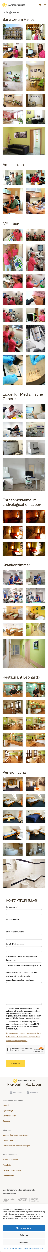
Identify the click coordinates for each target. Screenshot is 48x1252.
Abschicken (16, 1063)
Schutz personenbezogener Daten (30, 1248)
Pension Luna (8, 1176)
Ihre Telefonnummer (15, 931)
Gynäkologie (8, 1110)
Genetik (6, 1105)
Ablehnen (24, 1235)
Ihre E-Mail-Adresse (15, 944)
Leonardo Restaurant (12, 1170)
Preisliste (7, 1165)
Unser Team (8, 1140)
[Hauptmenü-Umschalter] (45, 5)
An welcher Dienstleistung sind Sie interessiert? (21, 958)
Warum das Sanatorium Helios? (16, 1135)
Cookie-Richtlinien (10, 1248)
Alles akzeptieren (24, 1228)
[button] (40, 5)
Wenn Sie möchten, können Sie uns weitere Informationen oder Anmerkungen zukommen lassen (21, 976)
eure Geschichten (10, 1160)
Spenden (6, 1121)
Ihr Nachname (13, 919)
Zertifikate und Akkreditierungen (16, 1146)
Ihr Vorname (12, 907)
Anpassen (24, 1242)
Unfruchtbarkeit (9, 1116)
